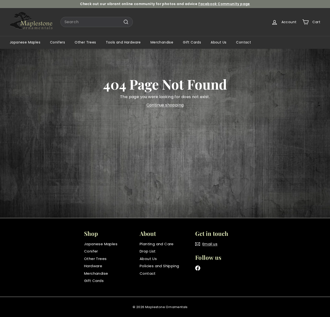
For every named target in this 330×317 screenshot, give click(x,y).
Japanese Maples (25, 42)
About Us (218, 42)
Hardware (93, 265)
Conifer (91, 251)
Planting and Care (157, 243)
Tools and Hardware (123, 42)
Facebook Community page (224, 3)
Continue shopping (165, 105)
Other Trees (85, 42)
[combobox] (96, 22)
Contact (243, 42)
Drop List (148, 251)
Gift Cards (192, 42)
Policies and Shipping (159, 265)
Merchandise (162, 42)
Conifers (57, 42)
